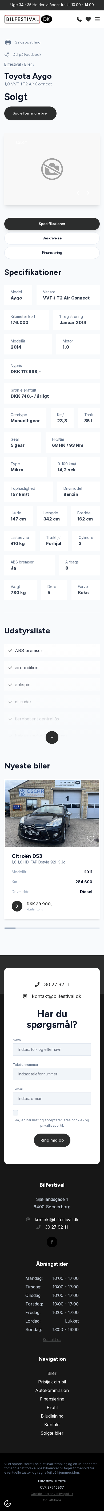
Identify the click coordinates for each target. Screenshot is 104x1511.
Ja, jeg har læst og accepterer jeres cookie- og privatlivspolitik (52, 1122)
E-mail (18, 1089)
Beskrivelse (52, 238)
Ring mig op (52, 1140)
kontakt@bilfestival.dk (56, 996)
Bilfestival (12, 64)
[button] (78, 192)
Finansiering (52, 252)
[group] (52, 169)
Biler (28, 64)
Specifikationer (52, 224)
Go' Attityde (52, 1500)
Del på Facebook (27, 54)
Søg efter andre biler (30, 113)
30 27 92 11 (56, 984)
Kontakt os (52, 1339)
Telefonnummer (25, 1065)
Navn (17, 1040)
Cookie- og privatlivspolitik (52, 1494)
